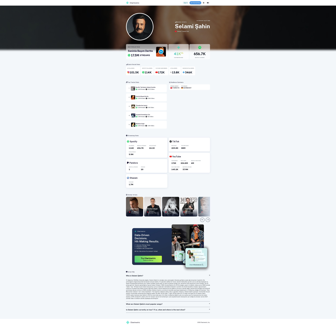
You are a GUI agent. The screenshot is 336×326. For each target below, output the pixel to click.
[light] (203, 3)
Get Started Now (195, 2)
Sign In (186, 2)
